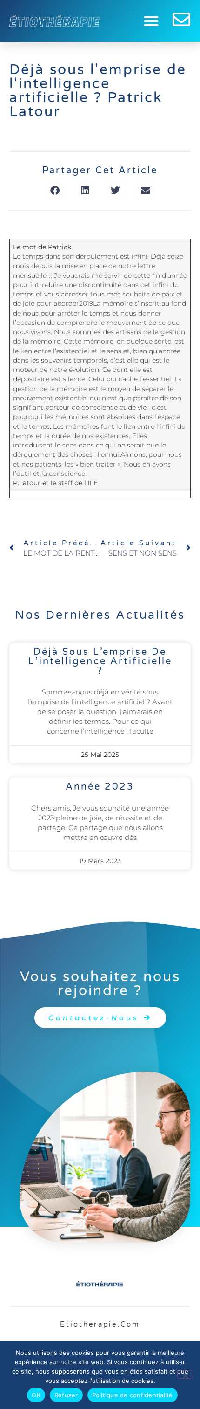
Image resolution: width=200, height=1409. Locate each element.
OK (36, 1395)
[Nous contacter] (181, 19)
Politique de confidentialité (132, 1395)
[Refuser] (185, 1374)
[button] (151, 21)
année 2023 (100, 786)
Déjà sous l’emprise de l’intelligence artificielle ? (100, 661)
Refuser (66, 1395)
